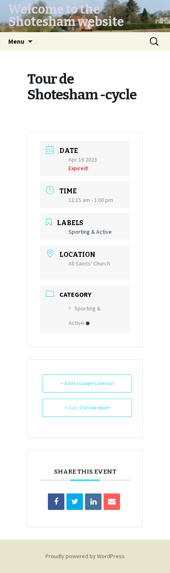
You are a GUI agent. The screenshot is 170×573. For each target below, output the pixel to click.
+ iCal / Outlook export (87, 407)
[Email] (112, 501)
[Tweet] (74, 501)
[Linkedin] (93, 501)
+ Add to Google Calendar (87, 383)
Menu (16, 41)
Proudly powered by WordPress (85, 556)
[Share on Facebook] (56, 501)
